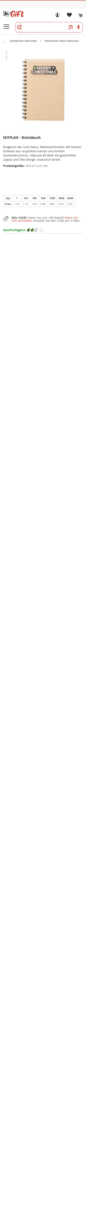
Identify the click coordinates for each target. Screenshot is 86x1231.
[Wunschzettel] (69, 16)
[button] (43, 52)
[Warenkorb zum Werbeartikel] (80, 15)
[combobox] (49, 27)
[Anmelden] (57, 16)
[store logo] (13, 13)
